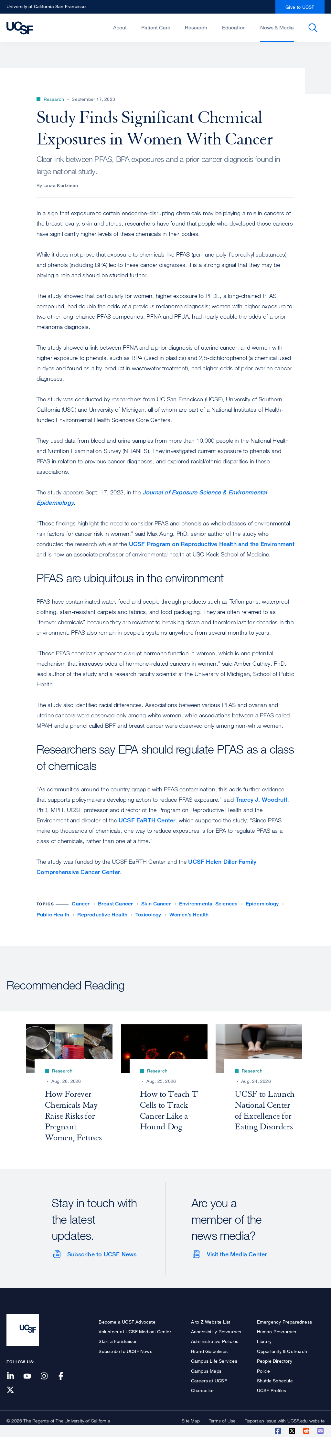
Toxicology (148, 915)
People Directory (274, 1361)
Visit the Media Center (237, 1254)
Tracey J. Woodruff (262, 799)
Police (263, 1371)
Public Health (53, 915)
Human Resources (276, 1331)
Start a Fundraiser (118, 1341)
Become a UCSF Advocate (127, 1322)
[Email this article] (321, 1430)
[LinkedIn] (14, 1376)
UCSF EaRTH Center (147, 820)
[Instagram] (48, 1376)
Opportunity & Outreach (282, 1351)
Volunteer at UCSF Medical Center (135, 1331)
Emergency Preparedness (284, 1322)
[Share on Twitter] (292, 1430)
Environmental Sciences (208, 904)
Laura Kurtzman (60, 185)
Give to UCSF (300, 7)
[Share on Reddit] (306, 1430)
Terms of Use (222, 1420)
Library (264, 1341)
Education (234, 27)
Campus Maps (206, 1371)
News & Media (277, 27)
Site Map (191, 1420)
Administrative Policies (215, 1341)
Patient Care (155, 27)
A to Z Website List (210, 1322)
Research (196, 27)
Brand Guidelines (209, 1351)
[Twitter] (14, 1390)
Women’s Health (189, 915)
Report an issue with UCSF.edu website (285, 1420)
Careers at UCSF (209, 1380)
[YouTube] (31, 1376)
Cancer (81, 904)
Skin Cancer (156, 904)
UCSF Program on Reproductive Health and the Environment (211, 543)
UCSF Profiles (271, 1390)
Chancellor (202, 1390)
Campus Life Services (214, 1361)
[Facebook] (65, 1376)
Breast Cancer (115, 904)
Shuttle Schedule (275, 1380)
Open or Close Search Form (312, 27)
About (120, 27)
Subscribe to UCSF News (101, 1254)
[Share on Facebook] (278, 1430)
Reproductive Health (102, 915)
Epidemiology (262, 904)
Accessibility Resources (216, 1331)
